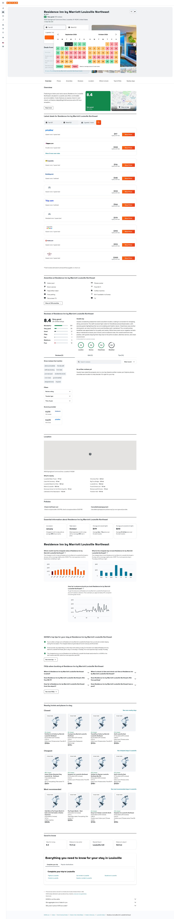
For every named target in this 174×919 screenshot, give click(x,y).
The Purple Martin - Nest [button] (75, 811)
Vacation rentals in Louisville (84, 878)
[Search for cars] (3, 16)
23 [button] (71, 57)
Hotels (53, 915)
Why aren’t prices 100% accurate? (56, 906)
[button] (3, 3)
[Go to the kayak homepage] (12, 3)
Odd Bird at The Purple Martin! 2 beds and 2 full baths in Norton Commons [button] (54, 812)
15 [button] (66, 53)
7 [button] (62, 48)
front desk (59, 370)
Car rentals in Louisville (82, 875)
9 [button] (111, 48)
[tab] (59, 355)
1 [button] (66, 44)
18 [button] (79, 53)
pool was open (49, 374)
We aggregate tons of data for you (56, 902)
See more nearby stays (129, 710)
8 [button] (66, 48)
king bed (58, 382)
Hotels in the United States (76, 915)
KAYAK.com (46, 915)
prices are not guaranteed (80, 894)
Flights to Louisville (53, 875)
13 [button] (58, 53)
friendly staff (60, 366)
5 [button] (94, 48)
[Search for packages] (3, 20)
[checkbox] (53, 413)
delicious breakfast (50, 366)
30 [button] (71, 61)
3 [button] (75, 44)
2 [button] (111, 44)
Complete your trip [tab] (52, 864)
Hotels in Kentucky (90, 915)
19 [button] (84, 53)
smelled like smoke (60, 374)
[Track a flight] (3, 32)
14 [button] (62, 53)
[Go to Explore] (3, 28)
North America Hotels (62, 915)
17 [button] (75, 53)
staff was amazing (49, 370)
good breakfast (57, 378)
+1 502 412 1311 (48, 22)
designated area (49, 382)
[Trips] (3, 37)
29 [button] (66, 61)
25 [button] (79, 57)
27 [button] (58, 61)
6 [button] (98, 48)
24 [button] (75, 57)
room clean (48, 378)
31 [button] (116, 61)
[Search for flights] (3, 8)
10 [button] (75, 48)
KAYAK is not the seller (53, 899)
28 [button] (62, 61)
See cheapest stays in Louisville (126, 750)
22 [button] (66, 57)
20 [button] (58, 57)
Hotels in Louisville (53, 878)
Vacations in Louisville (111, 875)
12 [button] (84, 48)
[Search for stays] (3, 12)
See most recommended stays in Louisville (123, 789)
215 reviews (58, 17)
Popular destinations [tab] (67, 864)
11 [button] (79, 48)
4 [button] (79, 44)
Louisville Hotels (101, 915)
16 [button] (71, 53)
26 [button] (84, 57)
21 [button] (62, 57)
